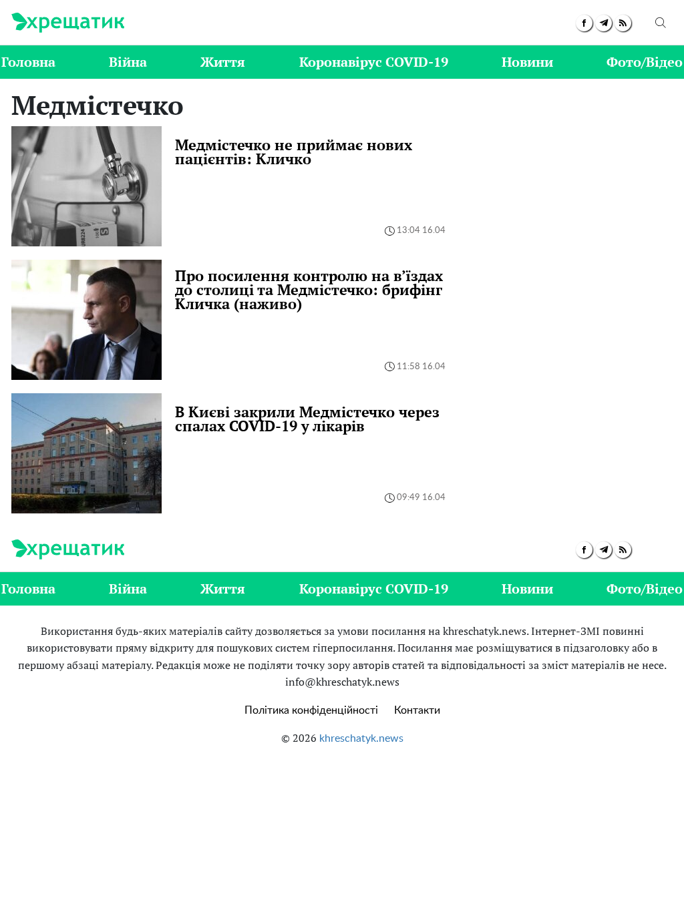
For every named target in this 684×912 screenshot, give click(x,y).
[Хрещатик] (67, 23)
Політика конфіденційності (311, 710)
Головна (28, 62)
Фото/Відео (645, 62)
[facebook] (584, 23)
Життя (222, 62)
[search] (661, 23)
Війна (128, 62)
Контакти (417, 710)
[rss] (623, 23)
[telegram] (603, 23)
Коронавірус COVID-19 (373, 62)
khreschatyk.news (361, 738)
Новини (527, 62)
